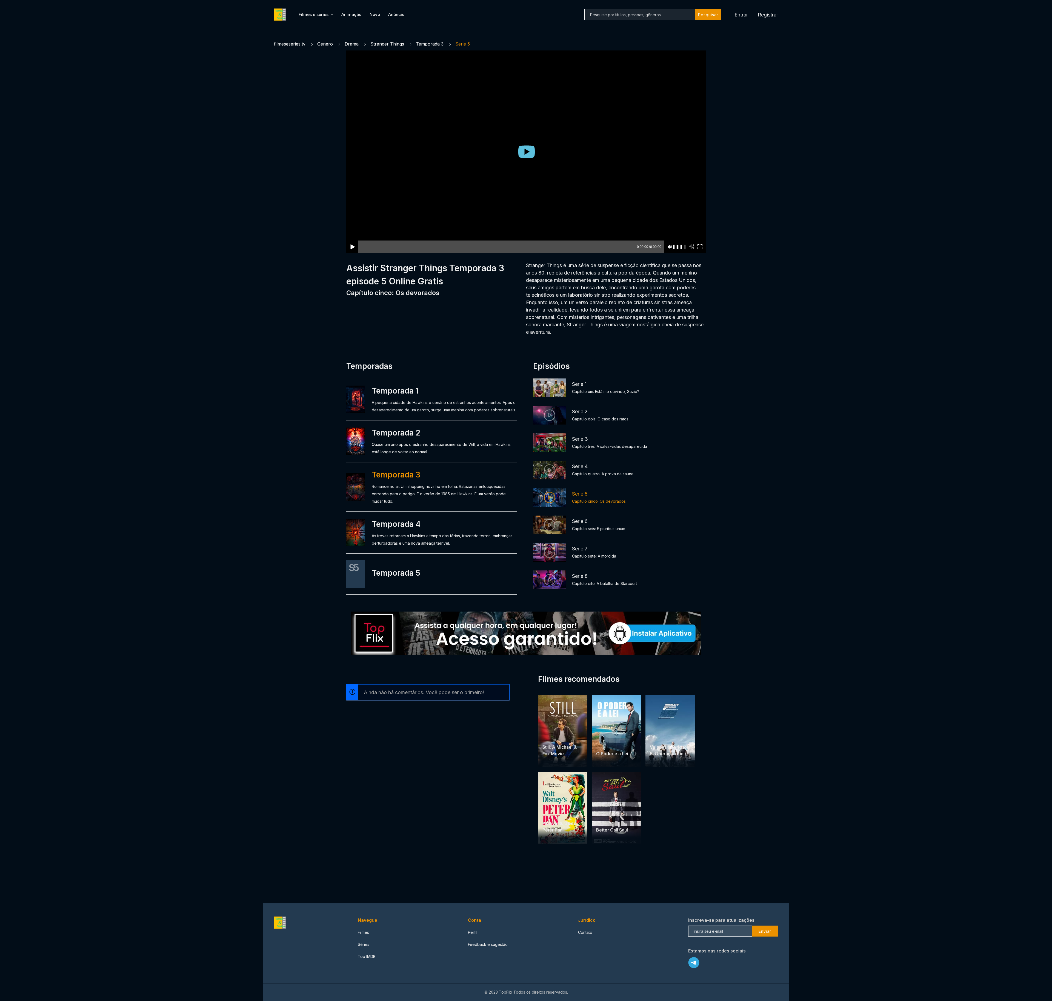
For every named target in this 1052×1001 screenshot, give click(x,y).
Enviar (765, 931)
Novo (375, 14)
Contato (585, 932)
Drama (352, 44)
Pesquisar (708, 14)
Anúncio (396, 14)
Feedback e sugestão (488, 944)
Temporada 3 (430, 44)
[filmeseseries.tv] (281, 15)
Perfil (472, 932)
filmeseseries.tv (289, 44)
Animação (351, 14)
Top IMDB (367, 956)
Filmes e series (313, 14)
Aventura (670, 736)
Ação (615, 743)
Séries (363, 944)
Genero (325, 44)
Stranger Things (387, 44)
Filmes (363, 932)
